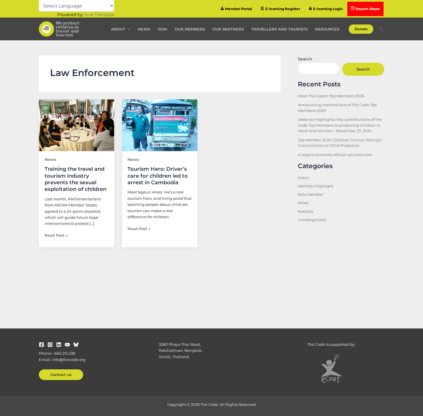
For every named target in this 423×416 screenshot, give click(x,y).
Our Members (190, 29)
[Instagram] (50, 344)
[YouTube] (67, 344)
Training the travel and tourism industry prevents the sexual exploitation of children (75, 179)
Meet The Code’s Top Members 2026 (331, 96)
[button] (127, 29)
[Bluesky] (76, 344)
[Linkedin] (58, 344)
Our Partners (228, 29)
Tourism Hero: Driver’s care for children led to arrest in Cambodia (157, 176)
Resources (327, 29)
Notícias (305, 211)
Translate (104, 14)
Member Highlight (315, 186)
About (118, 29)
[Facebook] (41, 344)
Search (305, 59)
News (144, 29)
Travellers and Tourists (279, 29)
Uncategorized (312, 219)
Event (303, 177)
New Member (310, 194)
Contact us (61, 374)
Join (162, 29)
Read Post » (56, 235)
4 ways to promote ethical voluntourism (335, 154)
